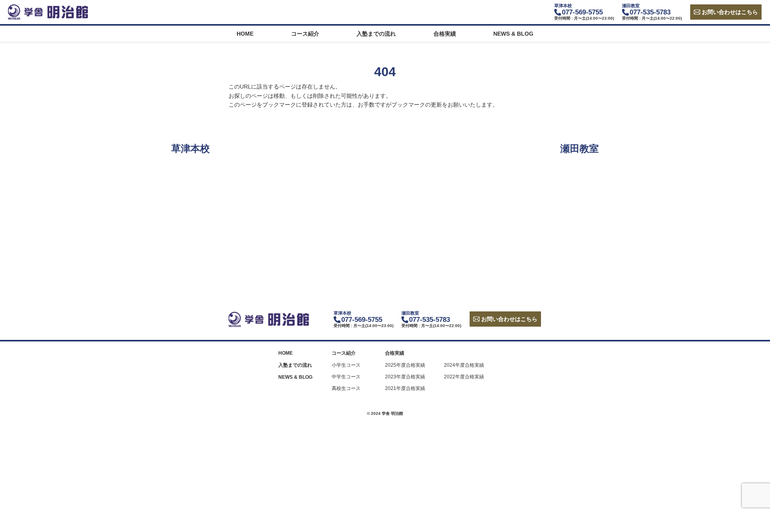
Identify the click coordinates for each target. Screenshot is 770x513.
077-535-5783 (650, 12)
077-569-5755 (582, 12)
